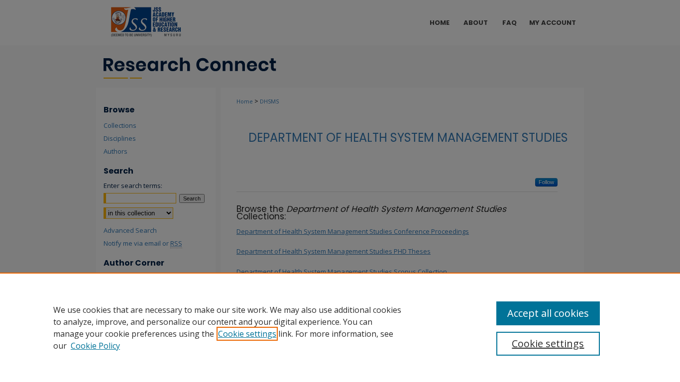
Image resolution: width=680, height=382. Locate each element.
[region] (340, 327)
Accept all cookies (548, 313)
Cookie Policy (95, 345)
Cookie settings (247, 333)
